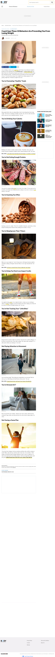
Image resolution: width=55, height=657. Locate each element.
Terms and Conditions (45, 640)
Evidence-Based (13, 28)
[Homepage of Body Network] (3, 641)
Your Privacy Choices (28, 656)
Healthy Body (47, 6)
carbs (35, 189)
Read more (14, 467)
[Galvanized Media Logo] (4, 653)
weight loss (16, 70)
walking (7, 303)
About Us (42, 642)
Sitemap (28, 644)
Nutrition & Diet (30, 6)
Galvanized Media (27, 653)
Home (3, 25)
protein (14, 188)
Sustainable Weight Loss (8, 471)
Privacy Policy (29, 640)
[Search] (52, 2)
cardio (11, 302)
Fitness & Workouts (13, 6)
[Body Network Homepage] (4, 2)
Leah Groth (8, 38)
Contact (28, 642)
